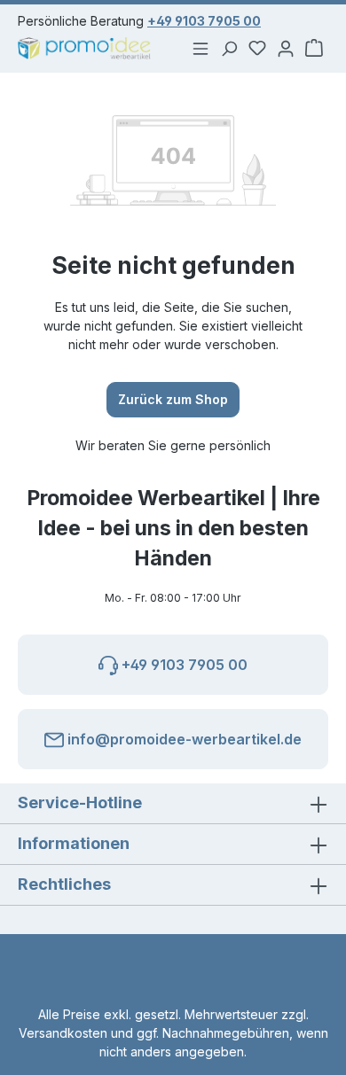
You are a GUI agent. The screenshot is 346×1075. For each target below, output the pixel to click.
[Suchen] (229, 48)
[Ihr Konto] (285, 48)
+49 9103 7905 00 (204, 20)
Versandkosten (63, 1032)
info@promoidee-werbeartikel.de (183, 739)
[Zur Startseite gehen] (86, 48)
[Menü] (200, 48)
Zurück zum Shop (173, 399)
